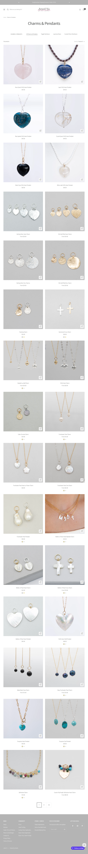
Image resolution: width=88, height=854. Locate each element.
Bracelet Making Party (40, 830)
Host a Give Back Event (40, 827)
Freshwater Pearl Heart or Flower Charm (23, 485)
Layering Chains (57, 34)
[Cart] (84, 9)
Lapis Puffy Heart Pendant (64, 87)
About (4, 824)
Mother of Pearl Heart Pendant (23, 639)
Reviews (5, 827)
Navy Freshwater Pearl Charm (64, 690)
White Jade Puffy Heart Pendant (65, 185)
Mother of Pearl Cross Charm (65, 588)
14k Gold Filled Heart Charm (65, 234)
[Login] (80, 9)
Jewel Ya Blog (21, 827)
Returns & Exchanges (8, 833)
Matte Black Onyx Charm (23, 690)
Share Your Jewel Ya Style (24, 835)
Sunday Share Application (24, 830)
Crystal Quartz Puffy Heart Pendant (64, 136)
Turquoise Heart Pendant (23, 741)
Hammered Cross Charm (65, 332)
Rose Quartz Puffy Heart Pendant (23, 87)
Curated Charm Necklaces (70, 34)
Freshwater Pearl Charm (65, 434)
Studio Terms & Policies (9, 830)
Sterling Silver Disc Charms (23, 283)
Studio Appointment (39, 824)
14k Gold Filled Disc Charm (64, 283)
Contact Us (6, 835)
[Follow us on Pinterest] (82, 826)
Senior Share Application (24, 833)
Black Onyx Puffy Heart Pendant (23, 185)
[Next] (48, 805)
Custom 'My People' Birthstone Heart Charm (65, 792)
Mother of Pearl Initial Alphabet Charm (65, 537)
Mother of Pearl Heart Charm (23, 588)
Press (19, 824)
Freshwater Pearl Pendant (23, 537)
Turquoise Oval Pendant (65, 741)
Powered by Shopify (14, 848)
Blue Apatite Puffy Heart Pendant (23, 136)
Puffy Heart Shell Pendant (65, 639)
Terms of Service (7, 841)
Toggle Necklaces (45, 34)
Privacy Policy (6, 838)
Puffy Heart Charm (64, 383)
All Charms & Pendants (32, 34)
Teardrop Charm (23, 332)
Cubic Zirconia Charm (23, 434)
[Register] (64, 829)
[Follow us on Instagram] (77, 826)
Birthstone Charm (23, 792)
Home (4, 17)
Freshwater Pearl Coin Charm (65, 485)
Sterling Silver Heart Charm (23, 234)
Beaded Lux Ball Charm (23, 383)
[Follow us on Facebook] (72, 826)
